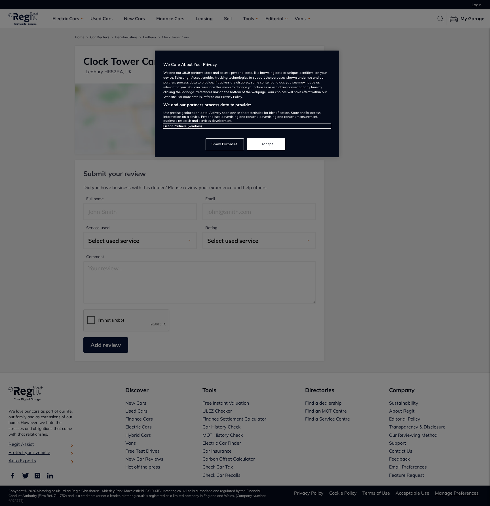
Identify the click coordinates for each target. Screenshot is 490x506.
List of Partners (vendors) (182, 126)
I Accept (266, 144)
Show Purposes (224, 144)
